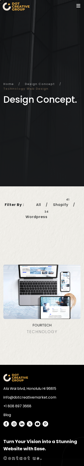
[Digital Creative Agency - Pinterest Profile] (45, 424)
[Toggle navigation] (78, 5)
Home (8, 84)
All (38, 204)
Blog (7, 414)
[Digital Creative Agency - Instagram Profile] (14, 424)
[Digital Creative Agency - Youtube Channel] (37, 424)
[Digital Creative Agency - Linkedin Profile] (22, 424)
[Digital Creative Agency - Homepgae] (15, 377)
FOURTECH (42, 325)
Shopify (60, 204)
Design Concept (40, 84)
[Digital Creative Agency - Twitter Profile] (29, 424)
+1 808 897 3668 (17, 406)
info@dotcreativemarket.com (29, 397)
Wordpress (36, 216)
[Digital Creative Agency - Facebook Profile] (6, 424)
